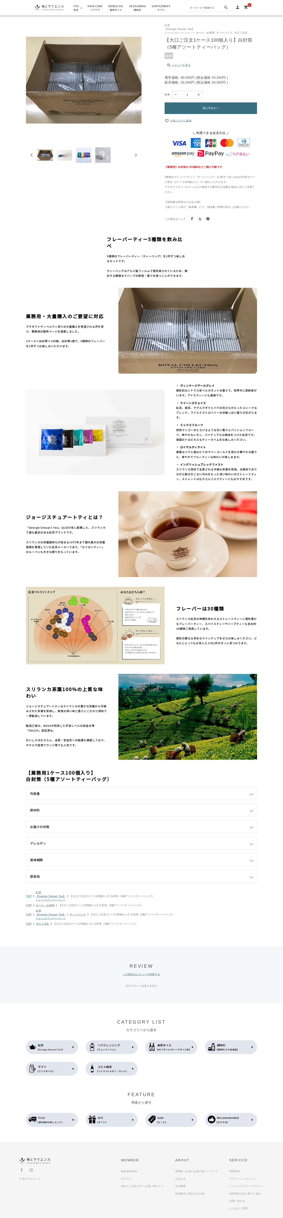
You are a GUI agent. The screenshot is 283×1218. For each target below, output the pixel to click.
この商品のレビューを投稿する (141, 974)
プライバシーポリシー (242, 1178)
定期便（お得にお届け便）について (196, 1171)
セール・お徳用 (45, 905)
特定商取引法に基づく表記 (245, 1193)
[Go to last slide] (32, 155)
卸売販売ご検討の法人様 (189, 1193)
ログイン (126, 1178)
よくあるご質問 (238, 1208)
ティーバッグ (78, 914)
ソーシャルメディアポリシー (246, 1186)
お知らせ (180, 1178)
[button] (45, 155)
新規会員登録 (129, 1171)
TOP (29, 896)
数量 (167, 94)
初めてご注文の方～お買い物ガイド (142, 1186)
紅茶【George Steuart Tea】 (51, 896)
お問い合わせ (237, 1200)
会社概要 (180, 1186)
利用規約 (234, 1171)
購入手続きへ (211, 108)
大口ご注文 (42, 923)
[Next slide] (136, 155)
